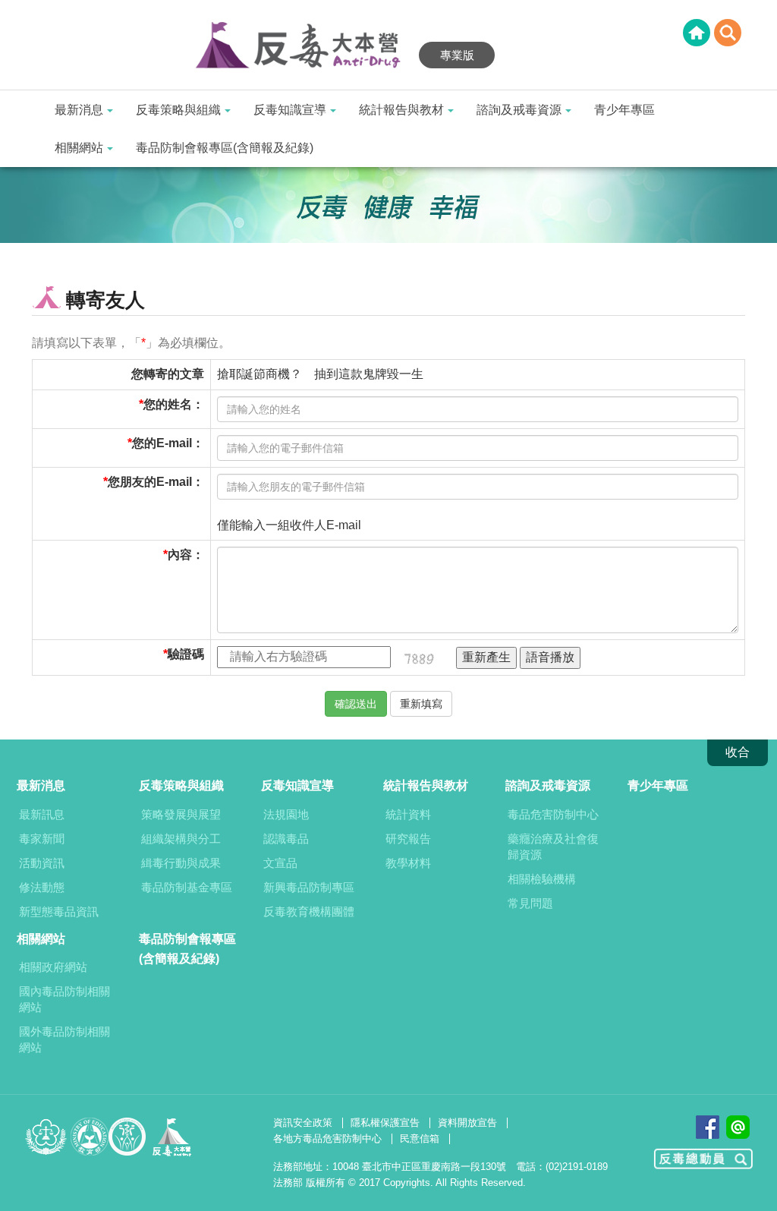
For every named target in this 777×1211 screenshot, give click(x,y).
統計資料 (408, 814)
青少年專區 (624, 109)
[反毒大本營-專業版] (305, 46)
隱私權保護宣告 (385, 1122)
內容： (186, 554)
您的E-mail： (168, 443)
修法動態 (41, 887)
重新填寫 (421, 704)
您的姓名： (173, 404)
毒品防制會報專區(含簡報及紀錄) (224, 147)
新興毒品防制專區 (308, 887)
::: (4, 9)
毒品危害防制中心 (553, 814)
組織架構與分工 (181, 838)
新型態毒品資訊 (59, 911)
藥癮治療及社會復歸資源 (553, 846)
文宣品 (280, 862)
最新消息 (79, 109)
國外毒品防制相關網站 (64, 1039)
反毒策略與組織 (178, 109)
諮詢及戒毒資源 (519, 109)
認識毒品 (286, 838)
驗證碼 (186, 654)
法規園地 (286, 814)
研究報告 (408, 838)
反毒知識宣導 (289, 109)
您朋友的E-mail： (156, 481)
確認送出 (356, 704)
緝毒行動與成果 (181, 862)
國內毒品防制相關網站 (64, 999)
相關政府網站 (53, 966)
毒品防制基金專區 (186, 887)
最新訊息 (41, 814)
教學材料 (408, 862)
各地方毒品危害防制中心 (327, 1138)
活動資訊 (41, 862)
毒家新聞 (41, 838)
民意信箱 (419, 1138)
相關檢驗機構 (542, 878)
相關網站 (79, 147)
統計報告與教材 (401, 109)
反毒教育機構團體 (308, 911)
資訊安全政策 (302, 1122)
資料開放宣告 (467, 1122)
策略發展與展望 (181, 814)
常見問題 (530, 903)
